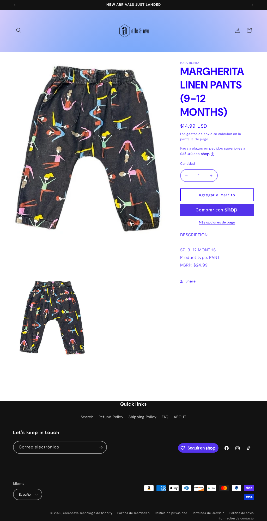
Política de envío (241, 513)
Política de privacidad (171, 513)
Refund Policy (111, 417)
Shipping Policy (142, 417)
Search (87, 417)
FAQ (165, 417)
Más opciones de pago (217, 222)
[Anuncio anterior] (15, 5)
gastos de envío (199, 134)
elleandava (71, 513)
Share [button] (190, 281)
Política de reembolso (133, 513)
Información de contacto (235, 518)
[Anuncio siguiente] (252, 5)
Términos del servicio (208, 513)
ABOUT (180, 417)
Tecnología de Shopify (96, 513)
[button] (19, 30)
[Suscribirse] (100, 447)
